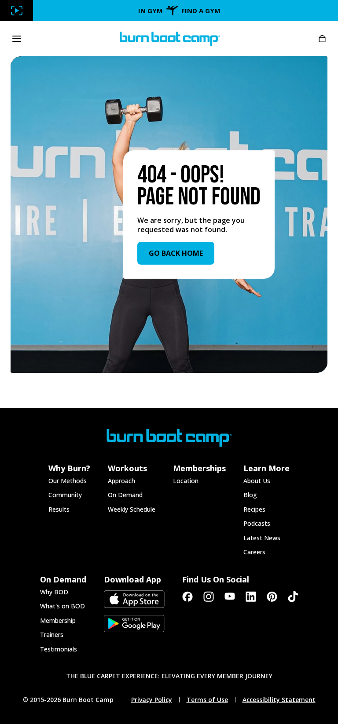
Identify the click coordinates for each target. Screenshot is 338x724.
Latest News (261, 538)
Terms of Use (207, 700)
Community (65, 495)
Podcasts (256, 523)
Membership (58, 620)
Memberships (199, 468)
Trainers (51, 634)
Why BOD (54, 592)
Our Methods (67, 481)
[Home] (170, 39)
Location (185, 481)
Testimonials (58, 649)
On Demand (125, 495)
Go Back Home (176, 253)
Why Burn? (69, 468)
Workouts (127, 468)
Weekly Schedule (131, 509)
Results (59, 509)
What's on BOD (62, 606)
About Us (256, 481)
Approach (121, 481)
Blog (250, 495)
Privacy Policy (151, 700)
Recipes (254, 509)
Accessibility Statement (279, 700)
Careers (254, 552)
